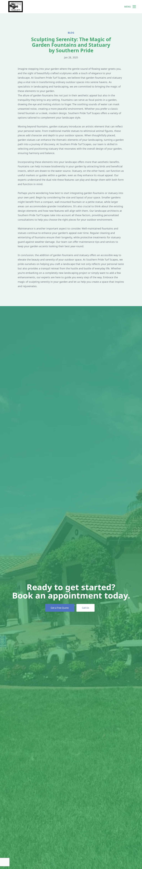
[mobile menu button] (134, 6)
